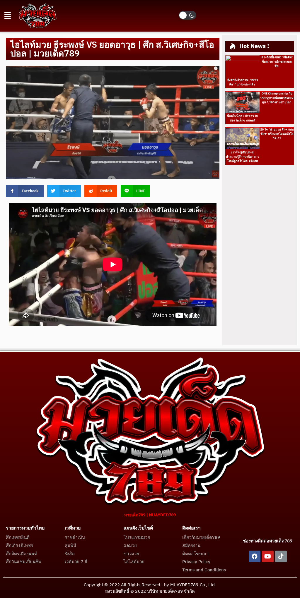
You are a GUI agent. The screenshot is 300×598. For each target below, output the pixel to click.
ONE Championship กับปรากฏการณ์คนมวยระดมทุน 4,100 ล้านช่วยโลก (277, 98)
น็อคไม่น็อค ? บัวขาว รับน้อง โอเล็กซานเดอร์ (242, 118)
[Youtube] (268, 556)
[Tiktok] (281, 556)
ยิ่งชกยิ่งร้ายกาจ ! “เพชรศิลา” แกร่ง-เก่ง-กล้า (242, 82)
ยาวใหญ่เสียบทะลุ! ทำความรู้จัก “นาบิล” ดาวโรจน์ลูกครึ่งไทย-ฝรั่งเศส (242, 157)
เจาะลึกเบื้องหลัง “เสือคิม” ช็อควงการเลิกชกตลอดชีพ (277, 61)
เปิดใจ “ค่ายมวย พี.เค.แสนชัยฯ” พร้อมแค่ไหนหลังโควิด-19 (277, 134)
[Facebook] (254, 556)
